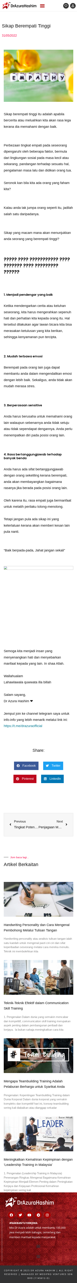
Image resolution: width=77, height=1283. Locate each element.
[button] (42, 6)
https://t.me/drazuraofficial (23, 726)
